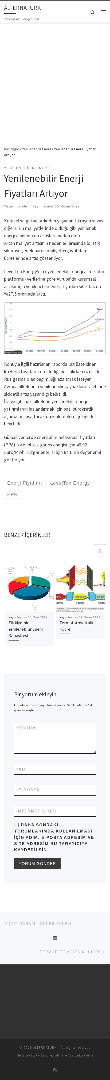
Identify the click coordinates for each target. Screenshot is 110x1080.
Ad (20, 769)
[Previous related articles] (87, 550)
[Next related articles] (100, 550)
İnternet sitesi (37, 811)
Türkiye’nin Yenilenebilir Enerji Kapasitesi (26, 629)
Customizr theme (80, 1055)
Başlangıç (11, 149)
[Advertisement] (55, 81)
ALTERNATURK (45, 1047)
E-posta (28, 790)
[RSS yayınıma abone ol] (55, 1069)
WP (35, 1055)
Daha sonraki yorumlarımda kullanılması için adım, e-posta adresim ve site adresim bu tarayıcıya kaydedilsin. (54, 837)
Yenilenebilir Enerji (36, 149)
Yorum (26, 728)
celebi (22, 206)
